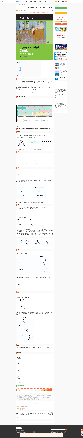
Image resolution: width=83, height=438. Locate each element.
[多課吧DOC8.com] (17, 1)
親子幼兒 (20, 10)
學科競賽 (30, 1)
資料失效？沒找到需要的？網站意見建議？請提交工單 (57, 432)
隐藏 (20, 62)
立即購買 (49, 390)
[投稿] (58, 1)
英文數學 (26, 406)
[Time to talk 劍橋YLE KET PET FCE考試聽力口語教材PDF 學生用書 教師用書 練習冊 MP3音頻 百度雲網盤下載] (57, 64)
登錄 (35, 419)
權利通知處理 (33, 398)
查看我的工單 (64, 432)
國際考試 (35, 1)
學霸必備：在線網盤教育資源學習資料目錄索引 (21, 432)
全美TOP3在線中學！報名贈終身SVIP (60, 39)
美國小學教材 (18, 406)
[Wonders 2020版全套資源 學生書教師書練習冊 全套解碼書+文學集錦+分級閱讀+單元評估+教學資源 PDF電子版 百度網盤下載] (57, 68)
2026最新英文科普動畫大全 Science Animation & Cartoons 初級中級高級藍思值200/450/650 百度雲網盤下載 (61, 90)
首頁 (22, 1)
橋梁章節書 (40, 1)
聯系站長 (34, 432)
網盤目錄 (45, 1)
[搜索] (60, 1)
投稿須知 (34, 431)
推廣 (52, 10)
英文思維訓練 (22, 406)
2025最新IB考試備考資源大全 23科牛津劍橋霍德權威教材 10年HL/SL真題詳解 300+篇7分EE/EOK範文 (61, 100)
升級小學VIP (44, 390)
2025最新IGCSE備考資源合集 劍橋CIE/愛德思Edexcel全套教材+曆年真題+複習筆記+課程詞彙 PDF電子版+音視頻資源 (61, 110)
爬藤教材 (26, 1)
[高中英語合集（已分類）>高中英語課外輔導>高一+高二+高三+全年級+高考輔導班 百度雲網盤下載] (57, 71)
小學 (22, 10)
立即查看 (22, 385)
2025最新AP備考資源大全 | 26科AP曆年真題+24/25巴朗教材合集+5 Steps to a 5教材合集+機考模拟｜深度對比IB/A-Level (61, 95)
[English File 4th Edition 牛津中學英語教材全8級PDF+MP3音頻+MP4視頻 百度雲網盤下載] (57, 78)
